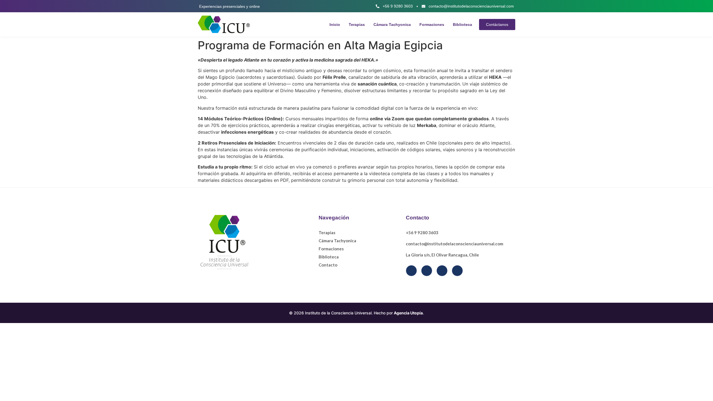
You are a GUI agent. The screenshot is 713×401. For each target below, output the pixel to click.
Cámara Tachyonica (392, 24)
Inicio (334, 24)
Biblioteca (462, 24)
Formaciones (431, 24)
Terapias (357, 24)
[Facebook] (411, 270)
